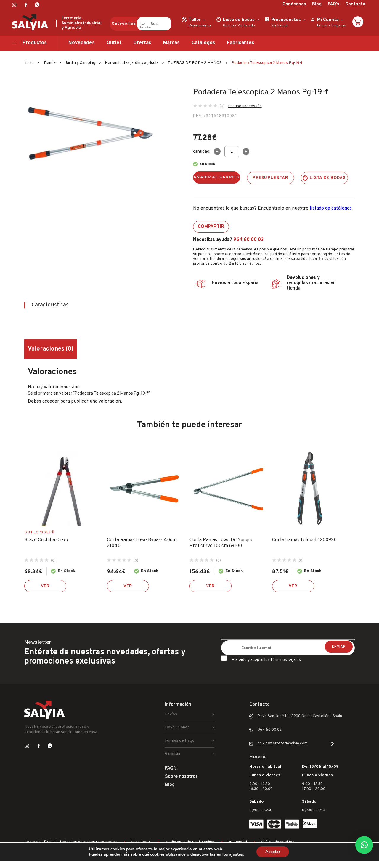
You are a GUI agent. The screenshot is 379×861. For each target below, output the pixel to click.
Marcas (171, 43)
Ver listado (246, 25)
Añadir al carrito (216, 177)
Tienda (49, 62)
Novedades (81, 43)
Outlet (114, 43)
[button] (364, 845)
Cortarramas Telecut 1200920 (304, 540)
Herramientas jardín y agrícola (131, 62)
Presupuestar (270, 177)
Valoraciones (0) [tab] (50, 349)
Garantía (172, 753)
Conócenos (294, 4)
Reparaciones (200, 25)
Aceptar (272, 851)
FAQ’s (333, 4)
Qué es (228, 25)
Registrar (339, 25)
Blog (317, 4)
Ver (45, 586)
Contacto (355, 4)
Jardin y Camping (80, 62)
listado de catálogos (331, 208)
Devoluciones (177, 727)
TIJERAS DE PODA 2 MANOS (195, 62)
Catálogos (203, 43)
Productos (35, 43)
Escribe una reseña (245, 106)
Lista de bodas (328, 177)
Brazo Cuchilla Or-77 (46, 540)
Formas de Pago (180, 740)
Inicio (29, 62)
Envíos (171, 714)
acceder (50, 401)
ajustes (236, 854)
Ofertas (142, 43)
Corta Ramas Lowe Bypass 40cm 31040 (141, 543)
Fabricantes (240, 43)
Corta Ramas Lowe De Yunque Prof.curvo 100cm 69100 (221, 543)
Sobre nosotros (181, 777)
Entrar (322, 25)
